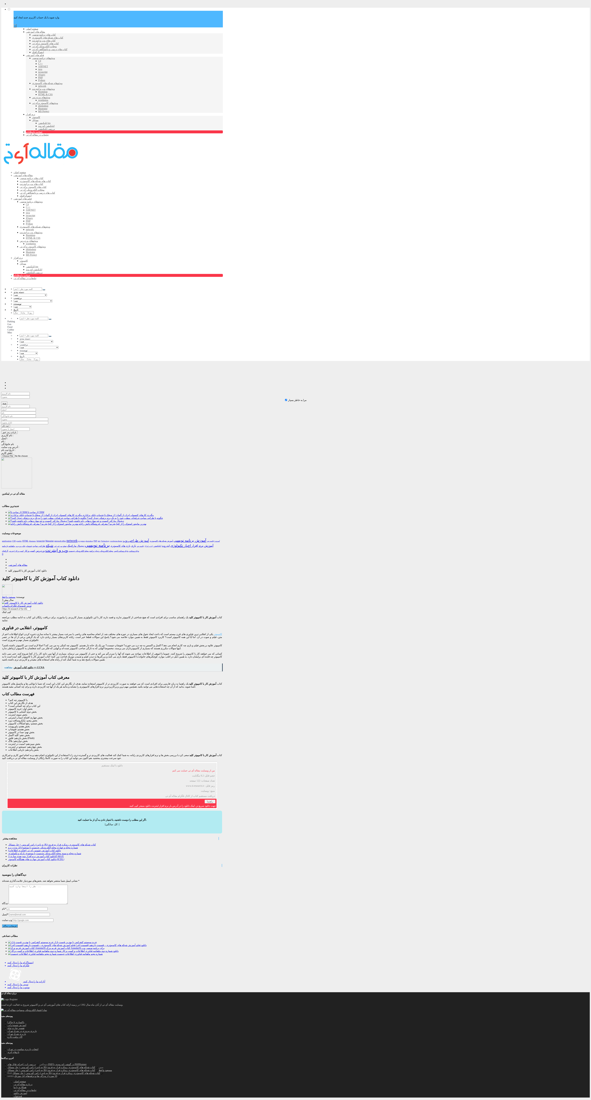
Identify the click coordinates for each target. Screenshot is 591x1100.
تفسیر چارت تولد (15, 1028)
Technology (105, 541)
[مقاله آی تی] (41, 167)
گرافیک (5, 551)
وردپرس (40, 550)
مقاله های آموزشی (17, 565)
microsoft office (60, 541)
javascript (40, 541)
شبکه (49, 546)
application (7, 541)
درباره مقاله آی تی (23, 1084)
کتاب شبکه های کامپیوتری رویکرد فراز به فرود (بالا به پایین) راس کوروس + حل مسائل (52, 844)
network (72, 540)
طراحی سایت (38, 546)
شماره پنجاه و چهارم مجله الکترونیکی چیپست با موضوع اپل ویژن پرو (43, 847)
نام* (4, 908)
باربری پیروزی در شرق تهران (22, 1031)
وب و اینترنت (56, 550)
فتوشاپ (29, 546)
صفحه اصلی (20, 1081)
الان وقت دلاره (14, 1037)
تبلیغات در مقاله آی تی (25, 1090)
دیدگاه (5, 903)
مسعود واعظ (105, 1070)
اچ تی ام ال (149, 546)
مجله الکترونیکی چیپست (78, 551)
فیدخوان (18, 1096)
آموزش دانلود (20, 1093)
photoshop (89, 541)
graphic (19, 541)
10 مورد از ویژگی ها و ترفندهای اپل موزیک (35, 1076)
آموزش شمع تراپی (16, 1025)
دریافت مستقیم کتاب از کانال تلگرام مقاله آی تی (190, 796)
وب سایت (7, 920)
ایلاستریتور (140, 546)
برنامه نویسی (97, 545)
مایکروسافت (134, 551)
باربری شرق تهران (16, 1034)
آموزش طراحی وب (136, 540)
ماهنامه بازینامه (8, 546)
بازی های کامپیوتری (120, 546)
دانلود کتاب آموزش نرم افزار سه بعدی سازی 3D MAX (36, 856)
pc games (81, 541)
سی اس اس (58, 546)
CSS (14, 541)
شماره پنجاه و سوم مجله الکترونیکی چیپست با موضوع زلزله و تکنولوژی (44, 853)
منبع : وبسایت (208, 791)
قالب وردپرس (20, 546)
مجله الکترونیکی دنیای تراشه (101, 551)
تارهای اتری (13, 1052)
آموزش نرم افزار (202, 545)
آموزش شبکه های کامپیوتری (161, 541)
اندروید (166, 545)
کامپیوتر (218, 634)
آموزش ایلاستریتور (213, 541)
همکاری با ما (20, 1087)
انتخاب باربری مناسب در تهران (22, 1049)
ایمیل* (5, 914)
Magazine (49, 541)
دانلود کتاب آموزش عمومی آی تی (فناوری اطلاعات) (34, 850)
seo (99, 541)
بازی (133, 545)
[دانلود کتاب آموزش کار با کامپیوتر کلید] (22, 603)
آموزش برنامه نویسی (190, 540)
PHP (95, 541)
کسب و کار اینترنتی (16, 551)
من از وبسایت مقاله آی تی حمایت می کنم (193, 770)
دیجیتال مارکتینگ (75, 546)
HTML (25, 541)
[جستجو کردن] (44, 289)
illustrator (32, 541)
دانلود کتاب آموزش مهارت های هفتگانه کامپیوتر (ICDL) (36, 859)
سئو (65, 546)
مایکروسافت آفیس (121, 551)
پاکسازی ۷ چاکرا (15, 1022)
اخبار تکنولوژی (180, 546)
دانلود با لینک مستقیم (112, 765)
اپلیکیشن (157, 546)
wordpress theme (116, 541)
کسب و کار (29, 551)
